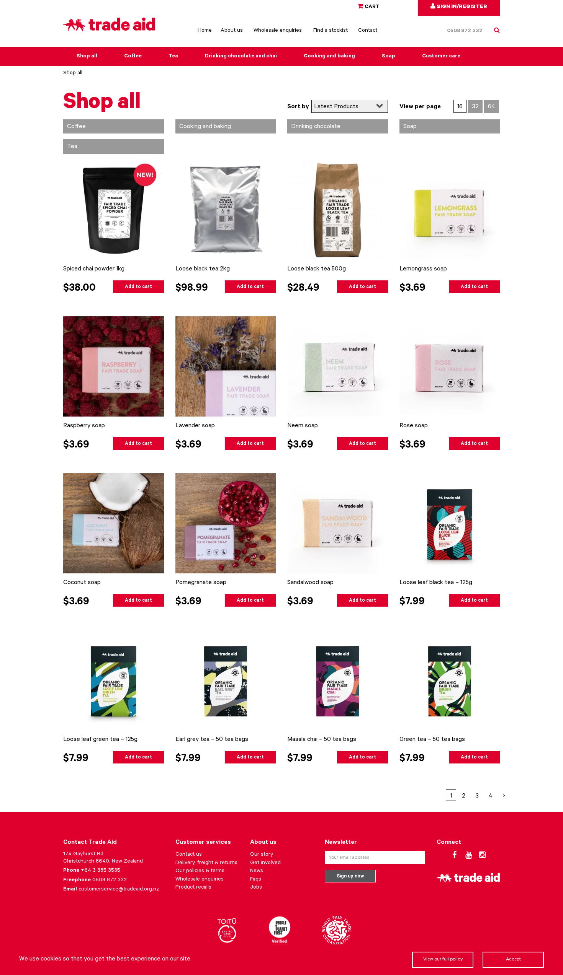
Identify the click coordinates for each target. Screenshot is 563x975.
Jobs (256, 888)
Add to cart (138, 287)
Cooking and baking (329, 57)
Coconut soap (82, 582)
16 (460, 107)
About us (232, 31)
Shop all (87, 57)
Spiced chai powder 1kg (93, 269)
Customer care (441, 57)
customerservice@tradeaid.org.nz (119, 890)
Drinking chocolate (315, 127)
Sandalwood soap (310, 582)
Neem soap (302, 426)
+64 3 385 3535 (100, 871)
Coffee (133, 57)
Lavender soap (195, 426)
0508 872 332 (465, 31)
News (256, 871)
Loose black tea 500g (316, 269)
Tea (173, 57)
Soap (388, 57)
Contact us (188, 855)
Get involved (265, 863)
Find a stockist (330, 31)
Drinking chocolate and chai (241, 57)
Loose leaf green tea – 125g (100, 739)
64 (491, 107)
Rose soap (413, 426)
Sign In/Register (461, 7)
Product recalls (193, 888)
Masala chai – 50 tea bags (321, 739)
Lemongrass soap (423, 269)
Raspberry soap (84, 426)
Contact (367, 31)
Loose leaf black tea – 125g (435, 582)
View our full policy (443, 959)
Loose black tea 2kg (202, 269)
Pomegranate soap (200, 582)
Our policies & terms (199, 871)
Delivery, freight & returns (206, 863)
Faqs (255, 880)
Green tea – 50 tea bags (432, 739)
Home (205, 31)
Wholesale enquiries (278, 31)
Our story (261, 855)
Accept (513, 959)
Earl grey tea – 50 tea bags (211, 739)
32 (475, 107)
